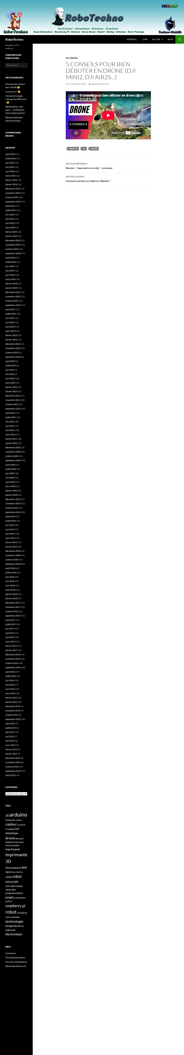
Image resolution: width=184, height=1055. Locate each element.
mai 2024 (9, 270)
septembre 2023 (13, 305)
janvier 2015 (11, 753)
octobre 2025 (11, 197)
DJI (67, 58)
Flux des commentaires (16, 961)
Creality (9, 829)
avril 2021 (10, 430)
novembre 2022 (12, 348)
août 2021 (10, 413)
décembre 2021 (12, 395)
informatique (12, 867)
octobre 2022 (11, 352)
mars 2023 (10, 331)
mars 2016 (10, 693)
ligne (8, 871)
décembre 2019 (12, 499)
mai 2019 (9, 529)
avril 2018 (10, 585)
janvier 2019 (11, 546)
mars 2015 (10, 745)
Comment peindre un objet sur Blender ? (88, 178)
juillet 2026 (10, 158)
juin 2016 (9, 680)
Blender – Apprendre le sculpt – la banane (89, 165)
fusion (8, 845)
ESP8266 (9, 842)
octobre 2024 (11, 249)
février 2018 (11, 594)
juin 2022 (9, 369)
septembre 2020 (13, 460)
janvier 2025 (11, 236)
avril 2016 (10, 689)
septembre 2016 (13, 667)
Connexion (10, 953)
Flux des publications (15, 957)
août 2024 (10, 257)
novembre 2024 (12, 244)
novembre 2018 (12, 555)
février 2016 (11, 697)
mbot (17, 876)
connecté (21, 825)
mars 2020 (10, 486)
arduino (18, 814)
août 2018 (10, 568)
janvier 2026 (11, 184)
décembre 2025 (12, 188)
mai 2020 (9, 477)
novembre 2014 (12, 762)
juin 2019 (9, 525)
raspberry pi (15, 905)
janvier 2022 (11, 391)
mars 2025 (10, 227)
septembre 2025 (13, 201)
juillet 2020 (10, 469)
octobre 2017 (11, 611)
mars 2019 (10, 538)
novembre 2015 (12, 710)
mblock (9, 876)
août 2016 (10, 671)
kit (20, 867)
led (24, 867)
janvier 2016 (11, 702)
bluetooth (10, 820)
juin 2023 (9, 318)
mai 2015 (9, 736)
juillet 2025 (10, 210)
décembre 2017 (12, 602)
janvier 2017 (11, 650)
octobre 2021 (11, 404)
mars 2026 (10, 175)
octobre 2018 (11, 559)
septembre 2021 (13, 408)
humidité (15, 845)
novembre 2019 (12, 503)
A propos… (132, 39)
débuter (73, 148)
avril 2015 (10, 740)
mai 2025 (9, 218)
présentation (20, 897)
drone (94, 148)
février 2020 (11, 490)
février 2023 (11, 335)
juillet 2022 (10, 365)
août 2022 (10, 361)
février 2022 (11, 387)
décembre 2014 (12, 758)
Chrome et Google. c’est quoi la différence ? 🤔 (15, 99)
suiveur (16, 916)
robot (10, 911)
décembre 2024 (12, 240)
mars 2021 (10, 434)
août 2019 (10, 516)
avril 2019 (10, 533)
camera (18, 820)
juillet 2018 (10, 572)
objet (13, 889)
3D (7, 815)
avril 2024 (10, 275)
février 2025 (11, 231)
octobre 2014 (11, 766)
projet (9, 897)
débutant (19, 838)
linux (13, 872)
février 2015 (11, 749)
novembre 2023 (12, 296)
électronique (13, 934)
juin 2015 (9, 732)
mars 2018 (10, 589)
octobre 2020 (11, 456)
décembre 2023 (12, 292)
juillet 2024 (10, 262)
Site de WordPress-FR (15, 966)
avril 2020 (10, 482)
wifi (13, 930)
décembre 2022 (12, 344)
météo (8, 889)
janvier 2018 (11, 598)
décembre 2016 (12, 654)
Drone (74, 58)
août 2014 (10, 775)
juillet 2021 (10, 417)
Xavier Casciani (100, 84)
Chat (145, 39)
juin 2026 (9, 162)
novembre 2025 (12, 193)
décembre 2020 (12, 447)
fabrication (19, 842)
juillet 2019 (10, 520)
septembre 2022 (13, 357)
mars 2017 (10, 641)
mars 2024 (10, 279)
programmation (14, 893)
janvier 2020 (11, 495)
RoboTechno (14, 39)
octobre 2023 (11, 300)
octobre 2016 (11, 663)
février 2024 (11, 283)
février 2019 (11, 542)
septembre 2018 (13, 564)
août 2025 (10, 206)
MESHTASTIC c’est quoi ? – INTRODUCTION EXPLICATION (15, 109)
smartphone (22, 913)
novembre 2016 (12, 658)
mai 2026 (9, 167)
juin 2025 (9, 214)
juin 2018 (9, 576)
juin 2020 (9, 473)
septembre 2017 (13, 615)
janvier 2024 (11, 287)
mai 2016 (9, 684)
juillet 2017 (10, 624)
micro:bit (11, 882)
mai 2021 (9, 426)
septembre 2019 (13, 512)
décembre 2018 (12, 551)
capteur (11, 824)
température (12, 925)
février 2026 (11, 180)
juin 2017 (9, 628)
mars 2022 (10, 382)
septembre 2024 (13, 253)
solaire (8, 917)
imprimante (12, 849)
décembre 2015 (12, 706)
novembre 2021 (12, 400)
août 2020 (10, 464)
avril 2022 (10, 378)
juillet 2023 (10, 313)
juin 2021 (9, 421)
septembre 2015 (13, 719)
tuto (8, 930)
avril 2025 (10, 223)
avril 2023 (10, 326)
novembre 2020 (12, 451)
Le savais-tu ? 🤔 (12, 91)
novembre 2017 (12, 607)
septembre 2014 (13, 771)
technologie (14, 921)
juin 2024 (9, 266)
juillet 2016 (10, 676)
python (8, 901)
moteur (19, 886)
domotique (11, 833)
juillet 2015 (10, 727)
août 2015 (10, 723)
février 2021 (11, 438)
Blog (170, 39)
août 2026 (10, 154)
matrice (19, 872)
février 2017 (11, 646)
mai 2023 (9, 322)
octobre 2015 (11, 715)
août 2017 (10, 620)
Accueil (156, 39)
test (22, 926)
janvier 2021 (11, 443)
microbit (10, 885)
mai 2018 (9, 581)
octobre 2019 (11, 507)
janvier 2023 (11, 339)
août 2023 (10, 309)
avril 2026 (10, 171)
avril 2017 (10, 637)
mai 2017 (9, 633)
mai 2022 (9, 374)
